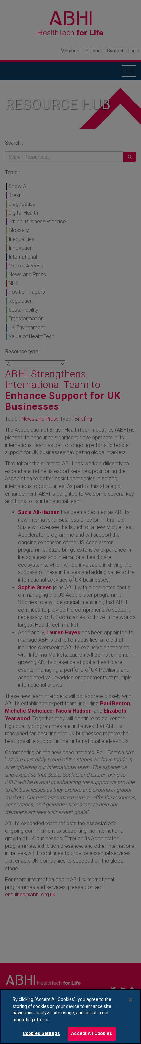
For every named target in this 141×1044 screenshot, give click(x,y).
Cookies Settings (41, 1033)
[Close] (130, 999)
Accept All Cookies (91, 1033)
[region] (70, 1016)
